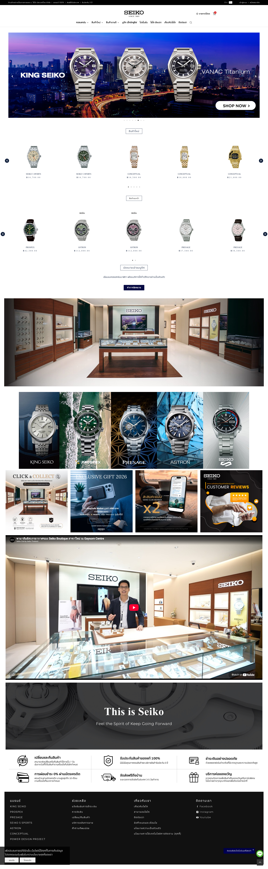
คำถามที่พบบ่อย (80, 828)
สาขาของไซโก (142, 812)
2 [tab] (131, 187)
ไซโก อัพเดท (155, 22)
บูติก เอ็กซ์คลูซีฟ (129, 22)
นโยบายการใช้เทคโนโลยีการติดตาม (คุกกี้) (157, 833)
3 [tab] (134, 187)
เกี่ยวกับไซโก (170, 22)
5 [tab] (139, 187)
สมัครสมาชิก (255, 2)
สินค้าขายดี (111, 22)
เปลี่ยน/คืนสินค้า (81, 817)
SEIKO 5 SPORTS (21, 822)
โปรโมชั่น (144, 22)
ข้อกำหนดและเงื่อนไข (145, 822)
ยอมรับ (12, 860)
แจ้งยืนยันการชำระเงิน (84, 806)
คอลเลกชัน (81, 22)
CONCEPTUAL (19, 833)
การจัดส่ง (77, 812)
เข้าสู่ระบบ (243, 2)
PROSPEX (16, 812)
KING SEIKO (18, 806)
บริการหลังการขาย (82, 822)
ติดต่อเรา (183, 22)
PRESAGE (16, 817)
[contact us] (259, 853)
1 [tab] (128, 187)
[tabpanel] (134, 75)
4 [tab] (136, 187)
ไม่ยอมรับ (27, 860)
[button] (7, 161)
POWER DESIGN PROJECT (27, 839)
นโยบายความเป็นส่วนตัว (147, 828)
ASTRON (15, 828)
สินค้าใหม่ (96, 22)
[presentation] (124, 120)
